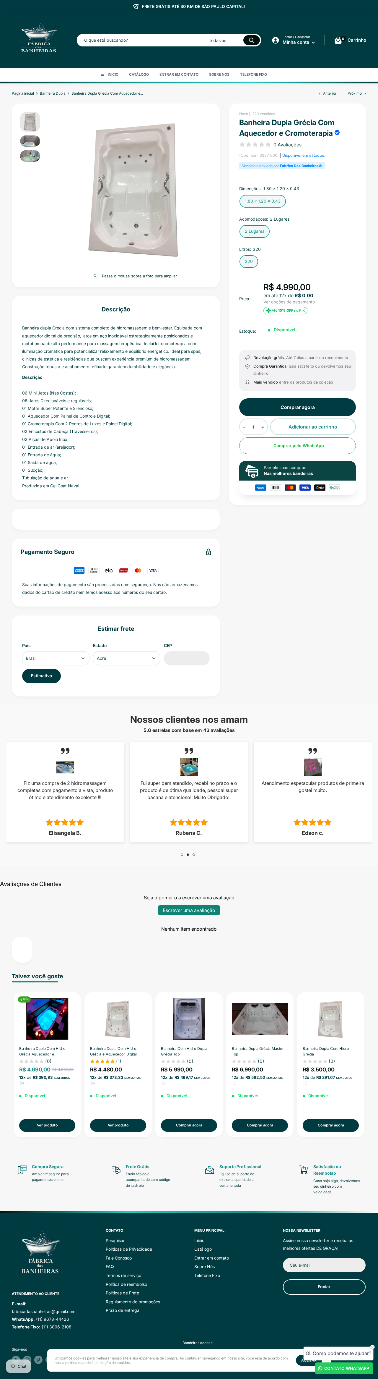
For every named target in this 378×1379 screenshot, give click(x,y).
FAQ (110, 1266)
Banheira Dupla (53, 93)
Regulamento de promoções (133, 1301)
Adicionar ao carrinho (313, 426)
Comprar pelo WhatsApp (298, 445)
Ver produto (47, 1125)
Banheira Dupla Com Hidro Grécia (326, 1051)
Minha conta (296, 42)
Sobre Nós (219, 74)
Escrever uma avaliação (189, 910)
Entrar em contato (178, 74)
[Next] (366, 1065)
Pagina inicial (23, 93)
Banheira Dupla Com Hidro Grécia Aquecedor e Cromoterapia (42, 1051)
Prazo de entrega (122, 1310)
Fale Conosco (119, 1257)
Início (113, 74)
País (26, 645)
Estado (100, 645)
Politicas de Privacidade (129, 1249)
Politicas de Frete (122, 1292)
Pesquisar (115, 1240)
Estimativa (41, 675)
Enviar (324, 1286)
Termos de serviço (123, 1275)
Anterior (330, 93)
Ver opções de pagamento (289, 302)
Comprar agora (298, 407)
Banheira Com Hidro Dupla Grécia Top (184, 1051)
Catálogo (139, 74)
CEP (168, 645)
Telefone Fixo (253, 74)
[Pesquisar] (251, 40)
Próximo (355, 93)
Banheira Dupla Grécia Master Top (258, 1051)
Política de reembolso (126, 1284)
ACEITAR (309, 1360)
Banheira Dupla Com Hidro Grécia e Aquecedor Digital (113, 1051)
